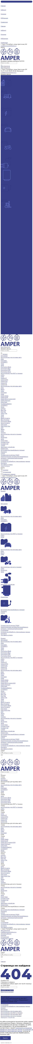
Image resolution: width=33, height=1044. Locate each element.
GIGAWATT (4, 106)
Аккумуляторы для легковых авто (11, 134)
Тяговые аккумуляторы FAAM (10, 210)
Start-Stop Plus (5, 295)
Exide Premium (5, 269)
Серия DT (4, 247)
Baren (2, 137)
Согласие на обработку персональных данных (15, 216)
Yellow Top (4, 282)
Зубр (2, 300)
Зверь (2, 298)
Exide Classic (4, 264)
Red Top (3, 280)
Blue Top (3, 279)
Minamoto (4, 155)
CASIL (2, 120)
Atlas (2, 102)
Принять (5, 1038)
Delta (2, 122)
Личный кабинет (6, 934)
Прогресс (4, 196)
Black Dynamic (5, 287)
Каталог (3, 223)
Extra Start (4, 271)
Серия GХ (4, 252)
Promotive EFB (5, 239)
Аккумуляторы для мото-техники (11, 152)
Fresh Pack (4, 309)
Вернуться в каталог (7, 992)
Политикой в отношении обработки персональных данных (16, 1028)
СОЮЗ (3, 197)
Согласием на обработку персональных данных (16, 1030)
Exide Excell (4, 266)
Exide (2, 263)
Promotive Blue (5, 237)
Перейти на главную (7, 990)
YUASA (3, 314)
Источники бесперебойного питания (12, 194)
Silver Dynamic (5, 292)
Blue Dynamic (5, 288)
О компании (4, 329)
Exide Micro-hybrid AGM (8, 268)
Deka (2, 139)
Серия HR (4, 253)
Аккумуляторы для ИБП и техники (11, 118)
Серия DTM (4, 248)
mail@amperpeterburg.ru (8, 46)
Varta (2, 156)
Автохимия (4, 88)
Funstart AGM (5, 311)
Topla (2, 232)
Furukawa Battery (6, 272)
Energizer (4, 104)
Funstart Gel (4, 313)
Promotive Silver (6, 240)
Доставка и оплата (6, 333)
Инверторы (4, 182)
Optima (3, 277)
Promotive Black (6, 236)
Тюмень (3, 301)
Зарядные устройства (8, 169)
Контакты (4, 332)
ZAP (2, 296)
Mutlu (2, 276)
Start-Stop (4, 293)
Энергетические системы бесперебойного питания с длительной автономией (14, 212)
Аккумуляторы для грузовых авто (11, 101)
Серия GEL (4, 250)
